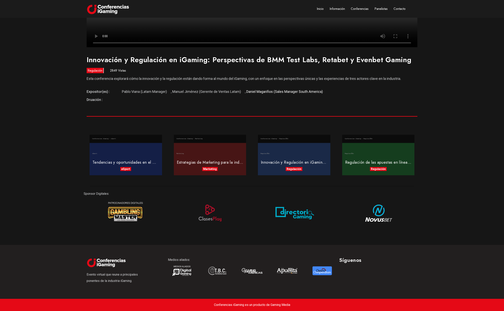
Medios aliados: (179, 260)
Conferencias (360, 8)
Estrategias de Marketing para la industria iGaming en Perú (228, 162)
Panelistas (381, 8)
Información (337, 8)
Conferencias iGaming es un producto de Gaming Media (252, 305)
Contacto (400, 8)
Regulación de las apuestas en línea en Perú (383, 162)
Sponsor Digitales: (96, 194)
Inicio (320, 8)
